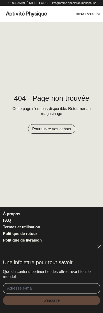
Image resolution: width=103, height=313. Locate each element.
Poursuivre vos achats (51, 129)
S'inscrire (52, 300)
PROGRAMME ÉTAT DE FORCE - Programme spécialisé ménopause (51, 2)
